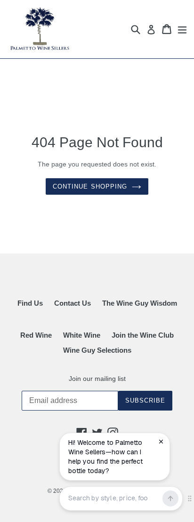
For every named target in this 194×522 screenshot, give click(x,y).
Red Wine (36, 335)
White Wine (81, 335)
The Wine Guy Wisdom (139, 303)
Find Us (30, 303)
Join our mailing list (97, 378)
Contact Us (72, 303)
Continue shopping (90, 186)
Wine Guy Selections (97, 350)
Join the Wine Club (143, 335)
